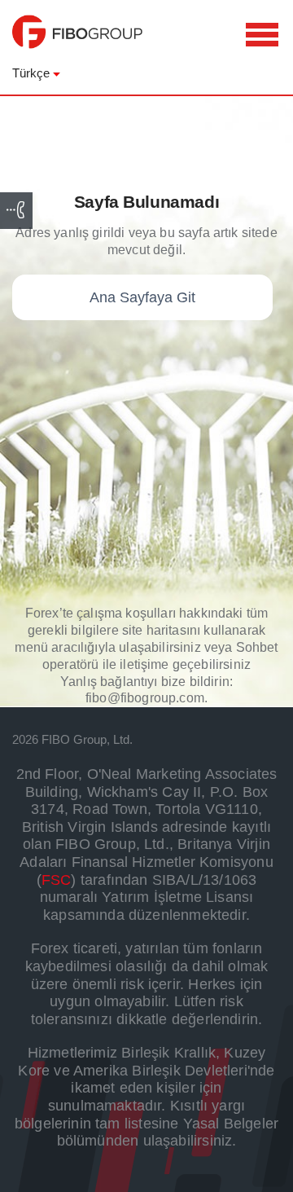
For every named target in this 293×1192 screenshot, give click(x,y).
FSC (57, 880)
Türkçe (31, 73)
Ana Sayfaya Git (142, 297)
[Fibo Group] (77, 40)
